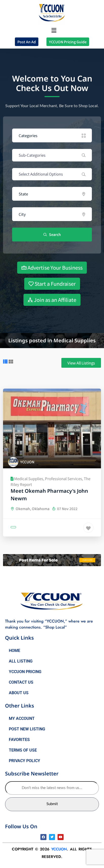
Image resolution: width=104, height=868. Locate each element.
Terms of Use (23, 750)
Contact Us (21, 682)
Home (14, 650)
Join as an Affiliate (54, 299)
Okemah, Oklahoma (32, 508)
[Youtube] (61, 837)
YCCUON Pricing (25, 671)
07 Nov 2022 (66, 508)
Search (54, 234)
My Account (22, 718)
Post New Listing (27, 729)
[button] (54, 30)
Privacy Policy (24, 760)
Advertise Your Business (55, 267)
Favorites (19, 739)
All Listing (21, 661)
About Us (19, 692)
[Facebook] (43, 837)
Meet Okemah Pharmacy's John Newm (49, 494)
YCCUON (59, 849)
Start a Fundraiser (55, 283)
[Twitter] (52, 837)
